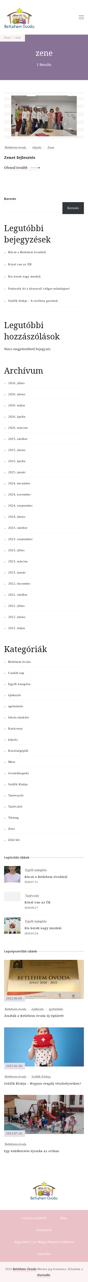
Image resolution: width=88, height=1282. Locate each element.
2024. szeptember (20, 505)
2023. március (18, 561)
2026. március (18, 427)
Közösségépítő (18, 750)
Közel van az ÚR (20, 264)
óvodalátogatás (18, 773)
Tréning (13, 817)
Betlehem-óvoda (15, 147)
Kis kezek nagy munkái (24, 276)
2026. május (16, 405)
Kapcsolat (44, 1253)
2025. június (16, 450)
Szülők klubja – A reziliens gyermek (33, 300)
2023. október (18, 527)
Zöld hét (14, 839)
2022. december (19, 583)
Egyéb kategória (19, 684)
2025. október (18, 439)
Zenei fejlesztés (19, 157)
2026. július (16, 383)
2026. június (16, 394)
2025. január (17, 472)
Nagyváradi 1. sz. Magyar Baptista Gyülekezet (44, 1242)
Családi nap (16, 673)
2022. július (16, 605)
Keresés (10, 199)
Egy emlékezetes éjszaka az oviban (31, 1151)
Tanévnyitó (16, 795)
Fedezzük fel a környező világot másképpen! (39, 288)
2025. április (17, 461)
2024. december (19, 483)
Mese (11, 761)
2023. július (16, 550)
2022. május (16, 628)
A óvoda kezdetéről (33, 1218)
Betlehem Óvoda (24, 1269)
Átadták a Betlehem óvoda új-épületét (34, 1016)
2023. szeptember (20, 539)
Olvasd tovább (16, 167)
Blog (64, 1218)
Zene (50, 147)
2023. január (17, 572)
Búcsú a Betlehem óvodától (27, 252)
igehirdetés (15, 706)
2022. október (18, 594)
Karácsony (15, 728)
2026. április (17, 416)
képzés (37, 147)
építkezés (14, 695)
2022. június (16, 617)
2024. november (19, 494)
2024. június (16, 516)
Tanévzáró (15, 806)
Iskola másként (18, 717)
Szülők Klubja (18, 784)
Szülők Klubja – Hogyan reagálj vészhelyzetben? (42, 1083)
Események (44, 1230)
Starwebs (43, 1275)
